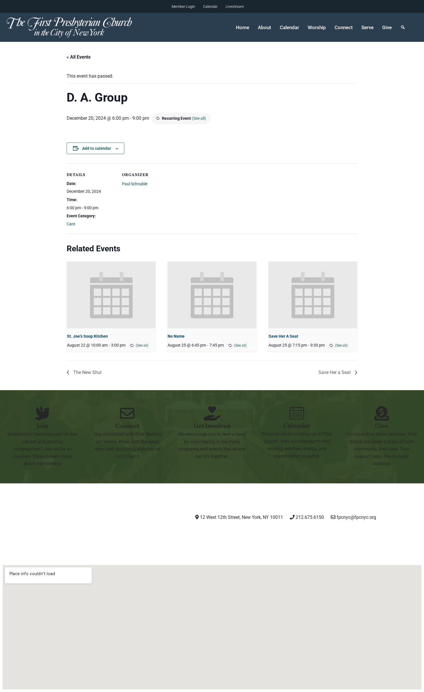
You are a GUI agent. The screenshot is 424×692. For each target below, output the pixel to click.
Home (242, 27)
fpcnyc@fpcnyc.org (356, 517)
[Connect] (127, 413)
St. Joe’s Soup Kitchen (87, 336)
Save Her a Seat (335, 372)
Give (387, 27)
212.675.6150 (309, 517)
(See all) (199, 118)
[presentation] (111, 295)
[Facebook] (255, 533)
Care (71, 224)
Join (42, 426)
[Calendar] (297, 413)
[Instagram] (225, 533)
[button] (403, 27)
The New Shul (87, 372)
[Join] (42, 413)
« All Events (79, 57)
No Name (176, 336)
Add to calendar (96, 148)
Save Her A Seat (283, 336)
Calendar (210, 6)
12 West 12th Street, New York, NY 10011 (241, 517)
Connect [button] (344, 27)
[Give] (381, 413)
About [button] (264, 27)
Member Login (183, 6)
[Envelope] (314, 533)
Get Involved (212, 426)
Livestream (235, 6)
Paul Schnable (134, 184)
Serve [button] (367, 27)
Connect (127, 426)
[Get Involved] (212, 413)
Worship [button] (317, 27)
